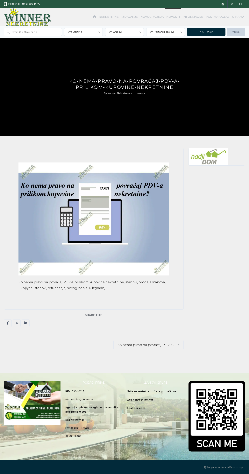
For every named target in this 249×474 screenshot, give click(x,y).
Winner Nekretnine (119, 93)
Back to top (236, 467)
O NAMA (238, 17)
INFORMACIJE (193, 17)
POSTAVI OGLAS (217, 17)
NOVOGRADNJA (152, 17)
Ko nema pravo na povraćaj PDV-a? (146, 345)
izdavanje (139, 93)
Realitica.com (136, 408)
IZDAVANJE (129, 17)
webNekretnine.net (140, 399)
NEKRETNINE (109, 17)
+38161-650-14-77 (30, 3)
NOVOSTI (173, 17)
